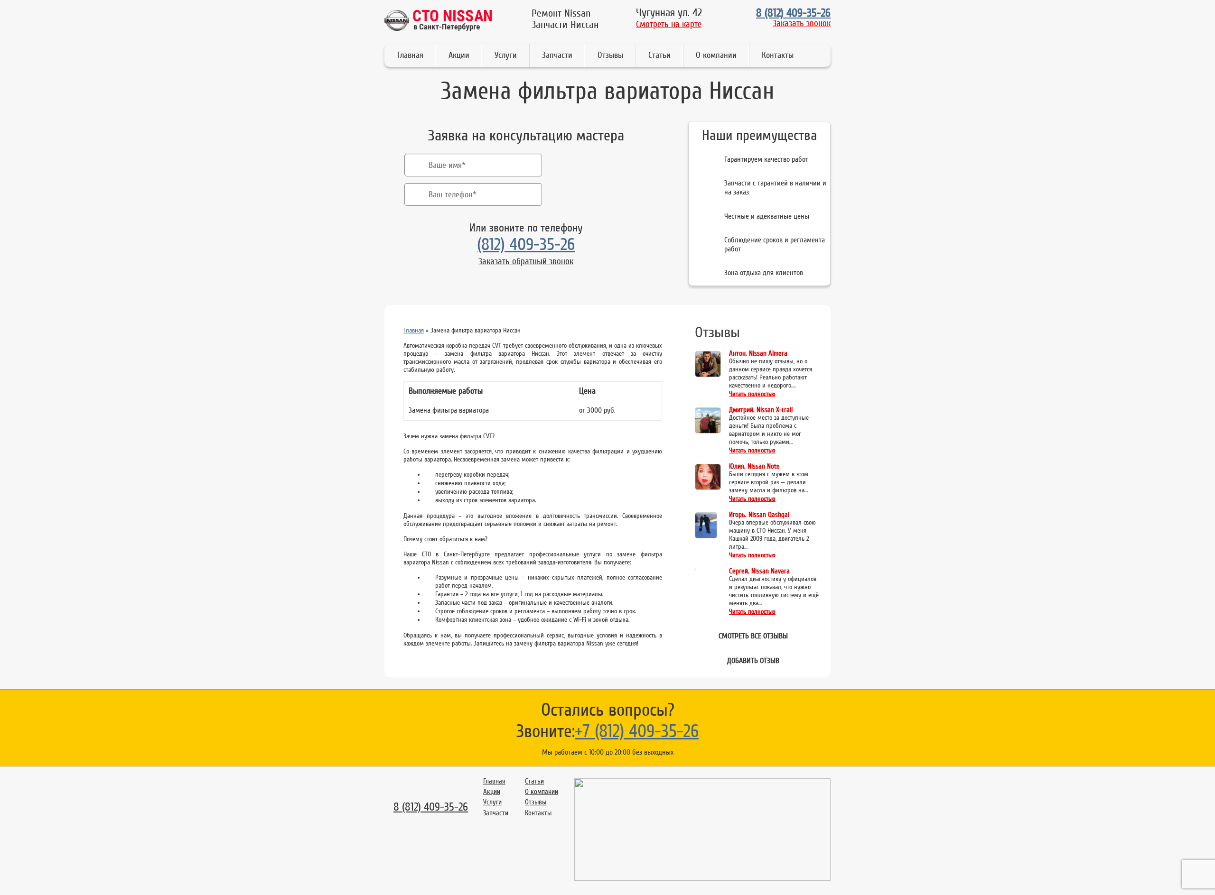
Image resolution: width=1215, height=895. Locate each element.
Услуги (506, 55)
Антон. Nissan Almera (758, 354)
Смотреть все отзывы (753, 636)
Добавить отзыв (753, 660)
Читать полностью (752, 394)
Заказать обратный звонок (525, 261)
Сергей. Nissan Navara (759, 571)
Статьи (659, 55)
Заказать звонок (802, 23)
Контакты (778, 55)
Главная (410, 55)
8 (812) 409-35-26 (793, 13)
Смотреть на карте (668, 24)
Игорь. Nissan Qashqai (759, 515)
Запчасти (557, 55)
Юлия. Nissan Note (754, 466)
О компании (716, 55)
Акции (459, 55)
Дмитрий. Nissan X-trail (761, 410)
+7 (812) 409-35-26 (637, 731)
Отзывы (610, 55)
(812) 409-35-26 (526, 244)
